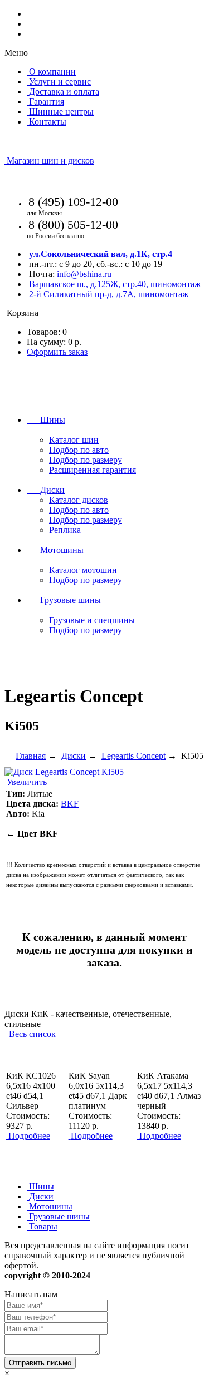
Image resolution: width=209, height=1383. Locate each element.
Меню (16, 52)
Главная (31, 755)
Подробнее (29, 1135)
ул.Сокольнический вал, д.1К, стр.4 (100, 254)
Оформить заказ (57, 352)
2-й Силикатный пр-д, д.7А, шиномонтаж (108, 294)
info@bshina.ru (84, 274)
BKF (70, 803)
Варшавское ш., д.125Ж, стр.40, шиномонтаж (115, 284)
